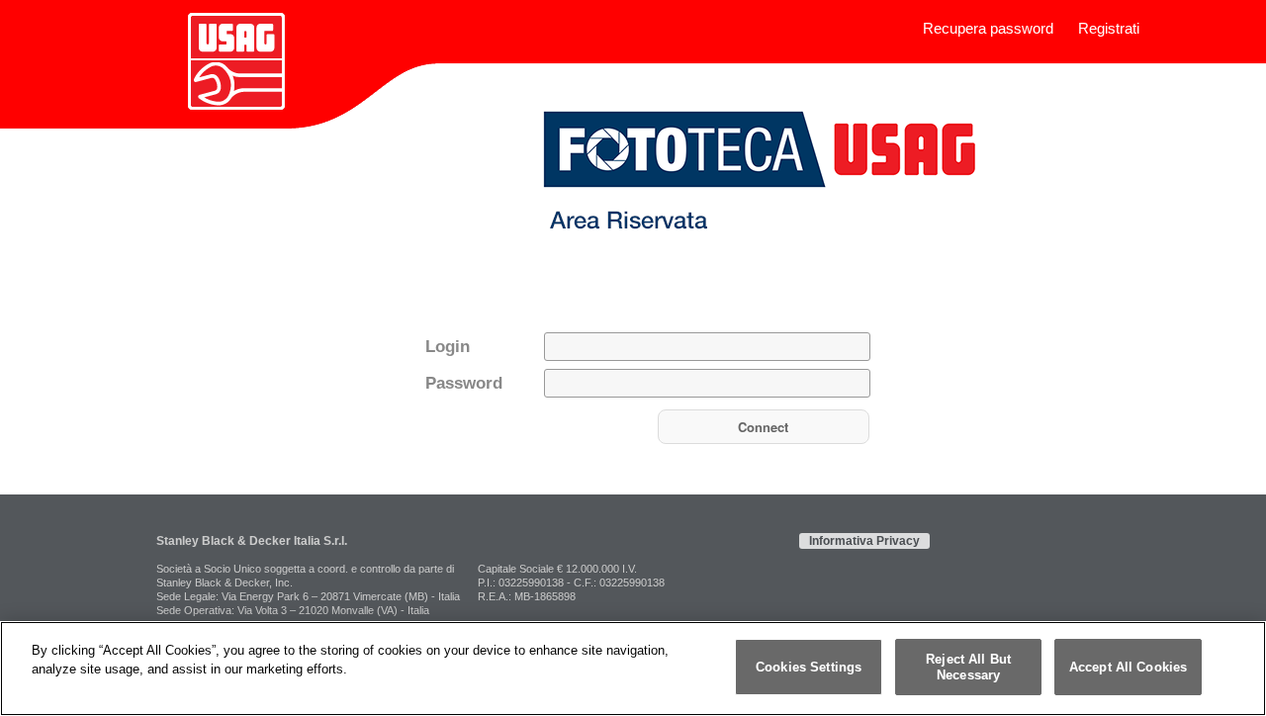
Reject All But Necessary (968, 667)
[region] (633, 668)
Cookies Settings (808, 667)
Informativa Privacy (864, 541)
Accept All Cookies (1128, 667)
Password (463, 383)
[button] (763, 426)
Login (447, 346)
